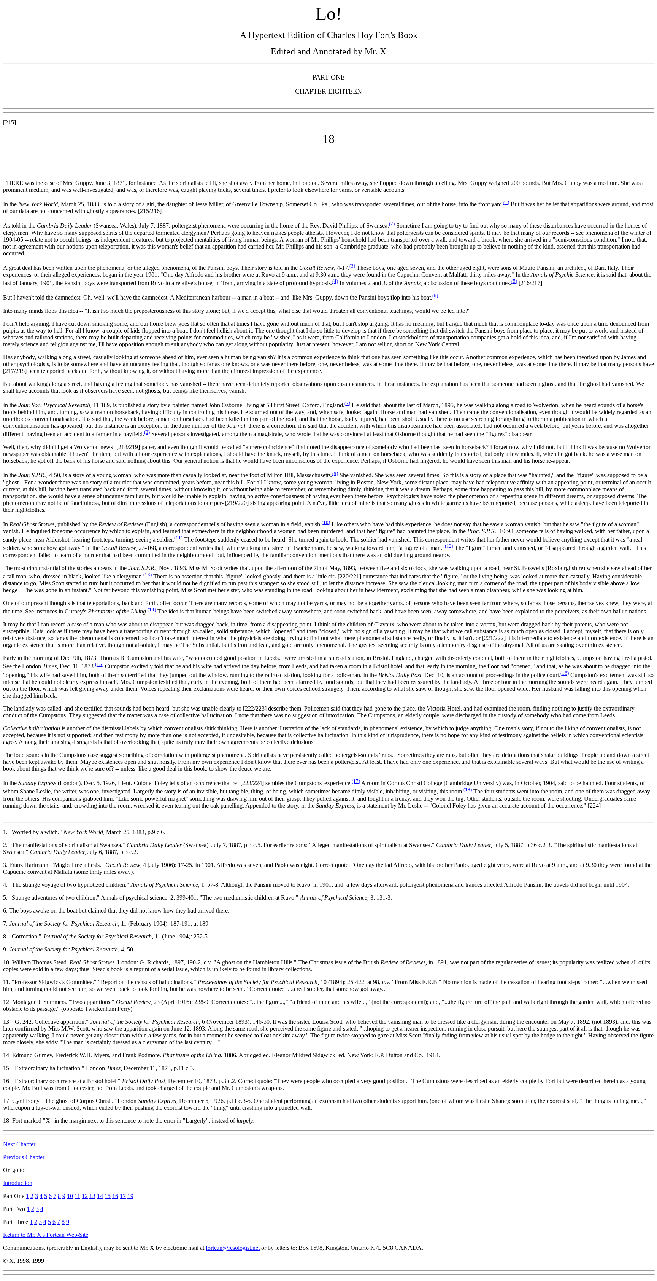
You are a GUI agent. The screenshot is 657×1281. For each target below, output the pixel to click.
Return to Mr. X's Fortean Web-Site (45, 1235)
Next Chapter (19, 1144)
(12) (449, 546)
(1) (506, 202)
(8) (147, 432)
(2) (392, 223)
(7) (347, 403)
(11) (178, 537)
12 (85, 1196)
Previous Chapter (23, 1157)
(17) (356, 781)
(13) (147, 574)
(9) (335, 473)
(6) (435, 295)
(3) (352, 266)
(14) (152, 609)
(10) (326, 522)
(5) (514, 281)
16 (115, 1196)
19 (130, 1196)
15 (108, 1196)
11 (77, 1196)
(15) (99, 664)
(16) (564, 673)
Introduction (17, 1183)
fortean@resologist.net (233, 1247)
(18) (467, 789)
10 (70, 1196)
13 (92, 1196)
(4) (335, 281)
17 (123, 1196)
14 (100, 1196)
